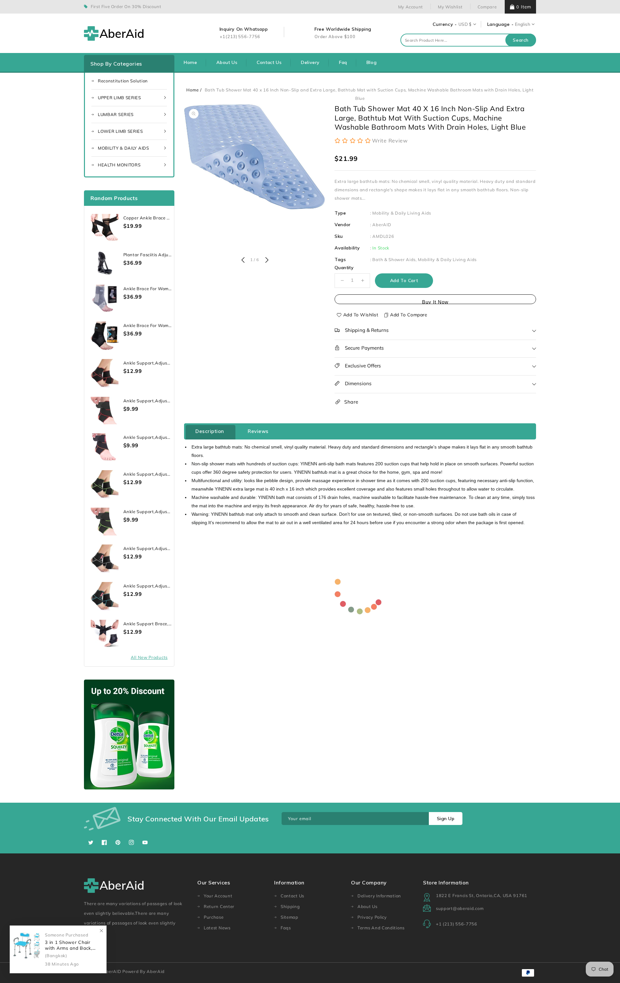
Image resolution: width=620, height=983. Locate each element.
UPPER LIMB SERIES (119, 97)
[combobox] (468, 40)
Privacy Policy (372, 917)
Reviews (258, 431)
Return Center (219, 906)
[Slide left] (243, 260)
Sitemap (289, 917)
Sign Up (446, 818)
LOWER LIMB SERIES (120, 131)
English (522, 24)
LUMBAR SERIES (116, 114)
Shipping (290, 906)
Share (351, 402)
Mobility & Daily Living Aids (401, 213)
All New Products (149, 657)
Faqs (286, 927)
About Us (367, 906)
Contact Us (292, 895)
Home (192, 89)
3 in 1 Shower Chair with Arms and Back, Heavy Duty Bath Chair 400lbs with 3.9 (71, 945)
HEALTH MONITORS (119, 164)
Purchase (214, 917)
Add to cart (404, 280)
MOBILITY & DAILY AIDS (123, 148)
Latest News (217, 927)
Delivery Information (379, 895)
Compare (487, 6)
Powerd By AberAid (143, 971)
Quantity (344, 267)
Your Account (218, 895)
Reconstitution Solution (123, 80)
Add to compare (408, 315)
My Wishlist (450, 6)
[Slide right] (266, 260)
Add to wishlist (360, 315)
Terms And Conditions (381, 927)
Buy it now (435, 301)
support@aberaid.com (459, 908)
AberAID (381, 224)
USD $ (465, 24)
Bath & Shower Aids (394, 259)
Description (209, 431)
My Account (410, 6)
